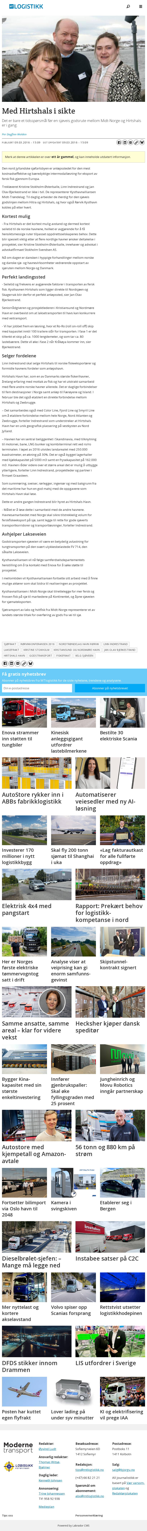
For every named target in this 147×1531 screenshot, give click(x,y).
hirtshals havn (14, 655)
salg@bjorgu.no (123, 1470)
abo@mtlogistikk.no (89, 1496)
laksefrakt (11, 650)
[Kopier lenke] (136, 142)
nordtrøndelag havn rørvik (79, 644)
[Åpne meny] (140, 6)
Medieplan (46, 1507)
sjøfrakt (10, 644)
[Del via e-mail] (130, 142)
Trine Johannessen (52, 1493)
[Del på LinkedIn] (124, 142)
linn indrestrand (116, 644)
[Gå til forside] (61, 6)
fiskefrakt (63, 655)
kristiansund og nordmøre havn (77, 650)
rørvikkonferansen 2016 (37, 644)
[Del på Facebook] (119, 142)
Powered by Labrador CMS (73, 1525)
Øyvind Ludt (47, 1449)
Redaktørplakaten (125, 1493)
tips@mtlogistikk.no (89, 1470)
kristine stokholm (36, 650)
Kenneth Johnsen (50, 1480)
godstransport (40, 655)
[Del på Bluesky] (142, 142)
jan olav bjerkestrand (119, 650)
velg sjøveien (84, 655)
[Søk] (128, 6)
